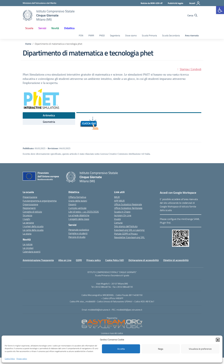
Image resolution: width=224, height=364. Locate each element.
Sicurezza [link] (27, 215)
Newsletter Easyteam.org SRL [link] (129, 237)
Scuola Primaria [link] (149, 35)
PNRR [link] (91, 35)
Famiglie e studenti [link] (77, 233)
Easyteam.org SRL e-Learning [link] (129, 230)
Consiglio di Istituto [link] (32, 211)
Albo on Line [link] (64, 260)
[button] (217, 339)
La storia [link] (27, 233)
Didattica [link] (69, 28)
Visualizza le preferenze (200, 349)
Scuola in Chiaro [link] (122, 211)
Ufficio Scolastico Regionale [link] (128, 204)
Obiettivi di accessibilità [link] (175, 260)
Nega (160, 349)
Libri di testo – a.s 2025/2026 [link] (83, 211)
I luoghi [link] (26, 219)
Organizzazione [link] (30, 204)
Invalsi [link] (117, 219)
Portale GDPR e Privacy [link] (126, 233)
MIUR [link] (117, 197)
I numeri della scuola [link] (33, 226)
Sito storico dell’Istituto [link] (125, 226)
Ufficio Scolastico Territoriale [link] (128, 208)
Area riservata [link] (192, 35)
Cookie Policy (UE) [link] (114, 260)
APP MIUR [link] (119, 201)
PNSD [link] (102, 35)
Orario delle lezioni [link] (77, 201)
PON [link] (81, 35)
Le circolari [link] (28, 248)
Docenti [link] (72, 204)
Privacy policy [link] (21, 358)
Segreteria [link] (115, 35)
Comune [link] (118, 222)
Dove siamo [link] (131, 35)
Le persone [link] (28, 222)
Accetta (121, 349)
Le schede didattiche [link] (78, 215)
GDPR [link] (79, 260)
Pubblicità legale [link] (175, 3)
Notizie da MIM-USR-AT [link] (152, 3)
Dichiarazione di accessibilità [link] (143, 260)
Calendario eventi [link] (31, 251)
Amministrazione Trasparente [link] (38, 260)
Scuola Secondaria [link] (171, 35)
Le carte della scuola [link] (33, 230)
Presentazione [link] (30, 197)
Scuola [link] (29, 28)
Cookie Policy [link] (10, 358)
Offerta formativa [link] (77, 197)
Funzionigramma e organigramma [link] (40, 201)
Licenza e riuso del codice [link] (112, 333)
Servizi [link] (42, 28)
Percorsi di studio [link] (76, 237)
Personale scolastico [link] (78, 229)
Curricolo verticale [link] (77, 208)
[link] (220, 10)
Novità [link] (55, 28)
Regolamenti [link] (29, 208)
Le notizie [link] (27, 244)
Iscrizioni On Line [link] (122, 215)
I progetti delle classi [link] (78, 219)
